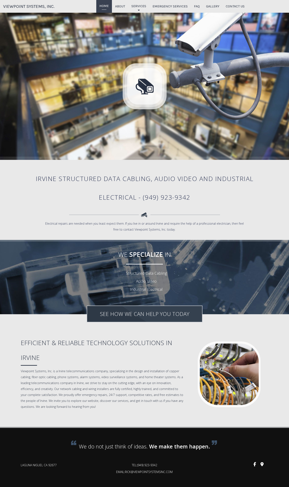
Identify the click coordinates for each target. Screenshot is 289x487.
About (120, 6)
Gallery (212, 6)
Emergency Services (170, 6)
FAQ (197, 6)
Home (104, 6)
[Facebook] (255, 465)
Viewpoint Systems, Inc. (29, 6)
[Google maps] (262, 465)
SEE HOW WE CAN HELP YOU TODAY (144, 313)
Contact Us (235, 6)
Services (138, 6)
